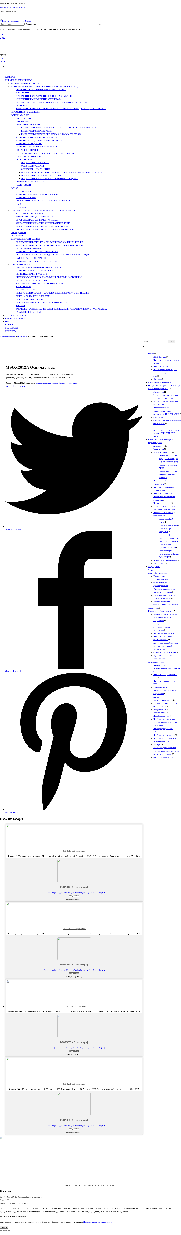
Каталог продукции (18, 80)
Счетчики (21, 207)
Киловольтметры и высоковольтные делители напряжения (49, 277)
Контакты (10, 331)
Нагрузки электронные (28, 156)
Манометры (22, 93)
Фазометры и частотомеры (31, 258)
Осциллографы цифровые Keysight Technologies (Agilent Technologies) (61, 172)
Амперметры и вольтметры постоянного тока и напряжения (49, 245)
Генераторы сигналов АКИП (36, 131)
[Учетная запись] (1, 48)
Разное (14, 188)
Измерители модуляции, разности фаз (37, 137)
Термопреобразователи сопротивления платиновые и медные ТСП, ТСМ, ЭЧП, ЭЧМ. (61, 109)
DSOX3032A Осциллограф (74, 1006)
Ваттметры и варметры (28, 248)
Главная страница (7, 336)
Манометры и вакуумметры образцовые (38, 99)
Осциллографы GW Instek (35, 163)
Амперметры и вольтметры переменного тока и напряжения (49, 242)
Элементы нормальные (28, 312)
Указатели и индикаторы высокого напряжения (43, 223)
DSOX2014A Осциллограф (74, 1084)
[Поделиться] (4, 1230)
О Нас (8, 321)
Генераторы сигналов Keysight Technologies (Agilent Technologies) (59, 128)
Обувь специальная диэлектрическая (37, 220)
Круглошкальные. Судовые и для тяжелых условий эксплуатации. (53, 255)
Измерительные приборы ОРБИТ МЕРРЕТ (37, 252)
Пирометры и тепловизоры (25, 112)
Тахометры (17, 236)
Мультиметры (23, 287)
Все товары (14, 7)
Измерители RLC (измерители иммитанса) (39, 140)
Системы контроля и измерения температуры (41, 90)
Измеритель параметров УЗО (31, 274)
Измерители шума (26, 198)
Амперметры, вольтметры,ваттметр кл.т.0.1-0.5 (41, 267)
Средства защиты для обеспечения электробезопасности (43, 210)
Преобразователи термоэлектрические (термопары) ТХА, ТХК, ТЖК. (52, 102)
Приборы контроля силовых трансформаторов (41, 302)
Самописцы (22, 105)
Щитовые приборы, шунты (25, 239)
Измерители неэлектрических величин (37, 194)
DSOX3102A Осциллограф (74, 929)
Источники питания (27, 150)
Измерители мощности (29, 144)
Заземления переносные (29, 213)
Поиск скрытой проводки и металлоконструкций (43, 201)
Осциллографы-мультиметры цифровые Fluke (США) (49, 179)
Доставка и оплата (16, 315)
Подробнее (74, 896)
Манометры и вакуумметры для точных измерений (44, 96)
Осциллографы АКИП (32, 166)
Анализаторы (23, 118)
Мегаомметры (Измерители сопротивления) (40, 283)
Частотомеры (23, 185)
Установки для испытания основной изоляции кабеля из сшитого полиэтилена (61, 309)
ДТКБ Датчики (23, 191)
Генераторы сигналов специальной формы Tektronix (51, 134)
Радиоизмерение (20, 115)
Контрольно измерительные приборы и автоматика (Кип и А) (44, 86)
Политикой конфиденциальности (97, 1222)
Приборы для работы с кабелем (33, 296)
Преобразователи (25, 290)
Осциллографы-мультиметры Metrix (41, 175)
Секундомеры (18, 233)
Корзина (22, 7)
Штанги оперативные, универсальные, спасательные (45, 229)
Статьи (9, 325)
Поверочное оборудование (31, 182)
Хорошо (4, 1227)
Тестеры (20, 306)
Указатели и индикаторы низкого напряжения (42, 226)
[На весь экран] (6, 1230)
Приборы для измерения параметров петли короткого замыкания (52, 293)
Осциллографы (24, 159)
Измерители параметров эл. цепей (35, 271)
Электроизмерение (21, 264)
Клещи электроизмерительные (33, 280)
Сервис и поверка (15, 318)
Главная (10, 77)
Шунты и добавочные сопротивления (37, 261)
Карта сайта (4, 7)
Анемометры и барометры (25, 83)
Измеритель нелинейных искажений (36, 147)
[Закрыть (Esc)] (1, 1230)
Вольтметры (22, 121)
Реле (18, 204)
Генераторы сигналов (28, 125)
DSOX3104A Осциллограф (74, 851)
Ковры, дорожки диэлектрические (35, 217)
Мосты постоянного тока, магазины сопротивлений (45, 153)
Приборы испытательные (29, 299)
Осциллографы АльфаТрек (35, 169)
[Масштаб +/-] (9, 1230)
